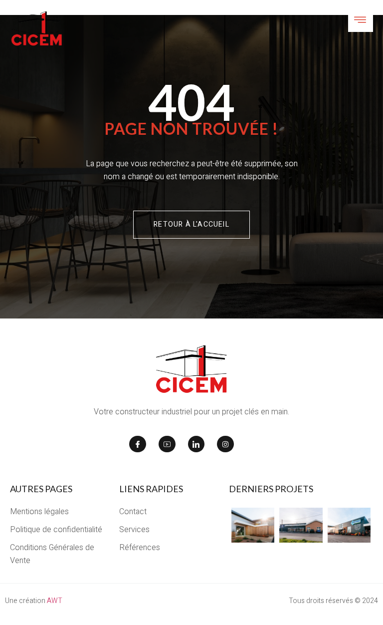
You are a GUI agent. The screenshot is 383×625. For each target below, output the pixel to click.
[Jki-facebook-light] (137, 444)
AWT (54, 601)
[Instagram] (225, 444)
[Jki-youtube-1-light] (167, 444)
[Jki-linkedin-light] (196, 444)
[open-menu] (360, 21)
